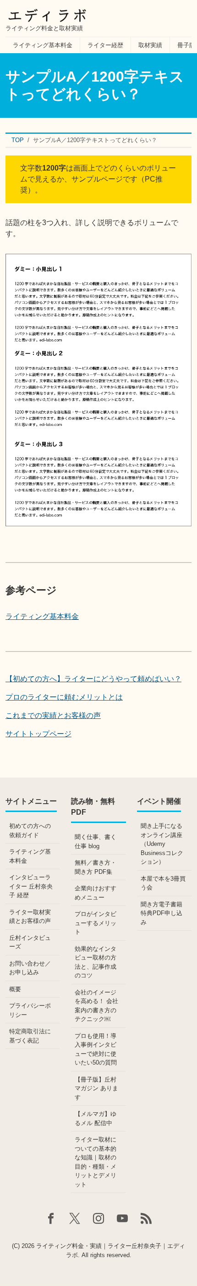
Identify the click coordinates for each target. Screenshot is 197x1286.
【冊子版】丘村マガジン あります (96, 1088)
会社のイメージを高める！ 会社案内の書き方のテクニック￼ (96, 1006)
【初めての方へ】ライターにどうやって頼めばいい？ (93, 679)
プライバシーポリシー (30, 1010)
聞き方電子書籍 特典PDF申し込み (161, 913)
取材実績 (150, 45)
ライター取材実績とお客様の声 (30, 917)
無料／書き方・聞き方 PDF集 (95, 867)
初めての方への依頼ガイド (30, 830)
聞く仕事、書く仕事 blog (95, 841)
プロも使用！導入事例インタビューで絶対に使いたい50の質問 (96, 1049)
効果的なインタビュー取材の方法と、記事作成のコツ (95, 962)
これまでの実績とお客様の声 (53, 715)
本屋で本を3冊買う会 (163, 883)
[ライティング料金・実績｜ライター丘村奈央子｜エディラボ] (46, 12)
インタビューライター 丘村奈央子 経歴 (31, 886)
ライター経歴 (105, 45)
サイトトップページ (38, 734)
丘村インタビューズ (30, 942)
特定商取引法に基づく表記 (30, 1036)
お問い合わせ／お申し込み (30, 968)
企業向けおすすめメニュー (95, 893)
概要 (15, 989)
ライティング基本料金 (42, 45)
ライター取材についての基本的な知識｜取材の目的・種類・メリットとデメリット (95, 1162)
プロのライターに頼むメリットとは (64, 697)
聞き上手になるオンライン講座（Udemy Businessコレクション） (162, 843)
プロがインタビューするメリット (95, 923)
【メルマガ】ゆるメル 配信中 (95, 1118)
